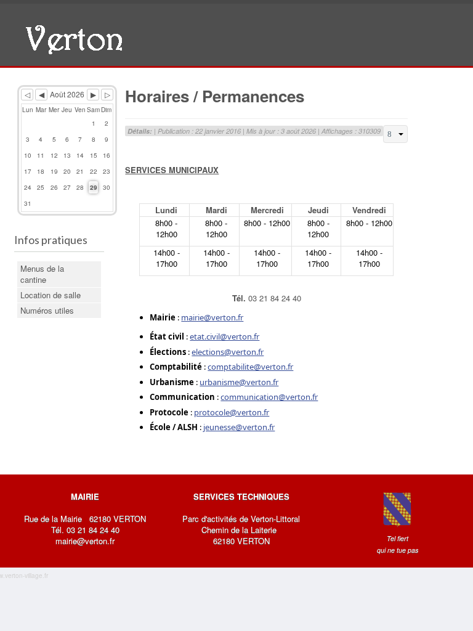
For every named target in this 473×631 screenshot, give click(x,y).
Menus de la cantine (42, 274)
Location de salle (50, 295)
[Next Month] (93, 94)
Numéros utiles (47, 310)
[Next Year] (107, 94)
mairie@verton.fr (212, 317)
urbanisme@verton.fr (239, 382)
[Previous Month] (41, 94)
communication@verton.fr (269, 396)
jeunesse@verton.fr (239, 427)
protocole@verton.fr (231, 412)
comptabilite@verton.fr (250, 366)
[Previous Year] (27, 94)
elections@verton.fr (228, 351)
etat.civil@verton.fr (224, 336)
